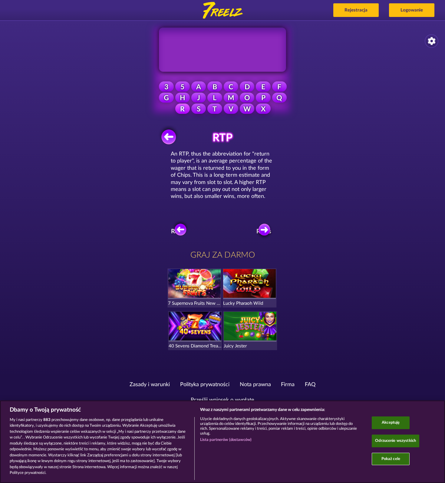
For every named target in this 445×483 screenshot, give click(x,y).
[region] (222, 441)
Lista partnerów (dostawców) (226, 440)
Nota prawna (255, 384)
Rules (263, 231)
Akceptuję (391, 423)
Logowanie (411, 10)
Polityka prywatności (204, 384)
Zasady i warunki (150, 384)
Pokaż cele (390, 459)
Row (177, 231)
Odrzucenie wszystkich (395, 441)
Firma (288, 384)
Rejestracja (356, 10)
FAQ (310, 384)
